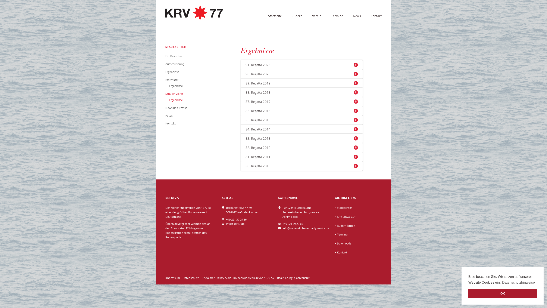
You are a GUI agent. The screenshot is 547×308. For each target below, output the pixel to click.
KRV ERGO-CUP (346, 217)
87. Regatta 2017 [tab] (258, 101)
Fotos (169, 115)
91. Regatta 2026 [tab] (258, 65)
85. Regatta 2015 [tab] (258, 120)
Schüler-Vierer (174, 94)
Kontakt (376, 16)
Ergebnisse (172, 72)
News (357, 16)
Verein (316, 16)
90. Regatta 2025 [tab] (258, 74)
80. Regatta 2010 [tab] (258, 166)
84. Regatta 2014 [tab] (258, 129)
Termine (337, 16)
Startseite (275, 16)
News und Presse (176, 108)
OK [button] (502, 293)
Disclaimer (208, 278)
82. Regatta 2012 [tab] (258, 147)
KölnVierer (172, 79)
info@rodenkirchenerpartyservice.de (305, 228)
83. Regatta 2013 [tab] (258, 138)
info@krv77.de (235, 224)
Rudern (297, 16)
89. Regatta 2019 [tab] (258, 83)
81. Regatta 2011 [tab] (258, 157)
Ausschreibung (174, 64)
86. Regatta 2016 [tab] (258, 111)
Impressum (172, 278)
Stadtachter (175, 47)
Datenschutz (191, 278)
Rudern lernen (346, 226)
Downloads (344, 243)
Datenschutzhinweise (518, 282)
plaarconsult (302, 278)
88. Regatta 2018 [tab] (258, 92)
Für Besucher (173, 56)
